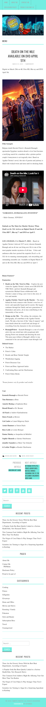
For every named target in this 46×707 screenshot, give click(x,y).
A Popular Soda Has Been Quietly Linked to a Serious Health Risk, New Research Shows (21, 527)
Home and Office (8, 602)
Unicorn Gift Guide (14, 470)
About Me (14, 2)
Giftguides (6, 594)
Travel (4, 624)
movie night (30, 456)
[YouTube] (23, 490)
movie (23, 456)
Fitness (4, 591)
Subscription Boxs (8, 620)
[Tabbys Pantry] (23, 25)
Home (6, 2)
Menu (4, 41)
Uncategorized (7, 628)
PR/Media (7, 566)
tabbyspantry (29, 64)
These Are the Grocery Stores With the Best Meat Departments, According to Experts (19, 521)
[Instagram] (29, 490)
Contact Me (25, 2)
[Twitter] (4, 490)
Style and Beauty (8, 617)
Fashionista (18, 704)
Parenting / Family (8, 609)
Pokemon (5, 613)
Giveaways (6, 598)
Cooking (5, 587)
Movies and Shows (11, 456)
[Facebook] (10, 490)
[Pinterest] (17, 490)
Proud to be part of (27, 7)
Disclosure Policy (10, 7)
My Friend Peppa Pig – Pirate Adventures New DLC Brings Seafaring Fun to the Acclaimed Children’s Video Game (32, 472)
